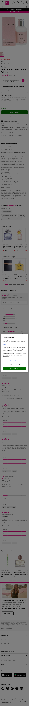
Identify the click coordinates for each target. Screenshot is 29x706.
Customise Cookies (14, 360)
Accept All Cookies (14, 368)
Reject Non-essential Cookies (14, 364)
